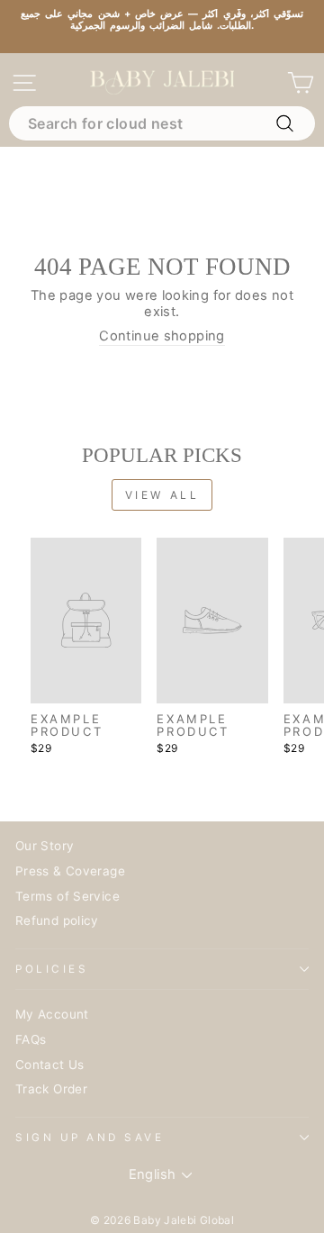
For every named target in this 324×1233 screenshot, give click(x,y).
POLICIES (51, 969)
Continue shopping (161, 336)
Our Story (44, 846)
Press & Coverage (70, 871)
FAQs (30, 1039)
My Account (52, 1014)
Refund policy (57, 920)
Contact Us (50, 1064)
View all (162, 495)
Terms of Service (67, 896)
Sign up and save (90, 1137)
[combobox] (162, 123)
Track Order (51, 1089)
